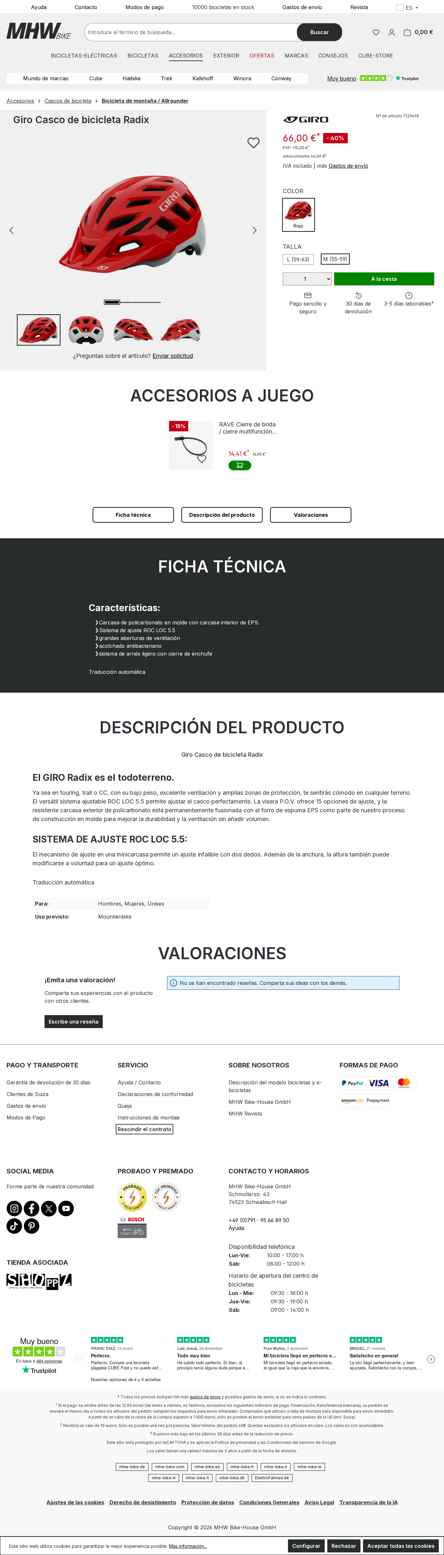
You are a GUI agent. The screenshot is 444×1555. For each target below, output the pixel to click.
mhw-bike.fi (197, 1477)
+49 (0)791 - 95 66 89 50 (259, 1220)
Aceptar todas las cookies (401, 1546)
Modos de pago (144, 7)
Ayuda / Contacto (139, 1082)
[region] (133, 248)
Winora (242, 78)
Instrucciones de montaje (149, 1117)
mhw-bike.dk (232, 1477)
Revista (359, 7)
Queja (125, 1106)
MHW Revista (245, 1113)
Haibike (132, 78)
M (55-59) (335, 259)
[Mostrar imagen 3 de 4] (140, 302)
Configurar (306, 1546)
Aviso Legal (319, 1502)
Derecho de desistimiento (143, 1502)
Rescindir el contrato (144, 1129)
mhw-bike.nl (164, 1477)
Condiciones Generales (269, 1502)
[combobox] (197, 32)
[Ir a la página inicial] (39, 31)
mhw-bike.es (207, 1466)
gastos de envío (205, 1396)
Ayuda (38, 7)
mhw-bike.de (132, 1466)
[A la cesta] (240, 465)
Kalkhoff (202, 78)
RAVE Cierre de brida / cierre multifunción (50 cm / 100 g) (247, 428)
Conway (281, 78)
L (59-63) (298, 259)
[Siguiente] (255, 229)
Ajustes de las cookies (75, 1502)
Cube (95, 78)
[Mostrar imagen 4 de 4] (154, 302)
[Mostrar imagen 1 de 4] (112, 302)
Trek (166, 78)
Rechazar (344, 1546)
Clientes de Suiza (27, 1094)
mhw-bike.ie (309, 1466)
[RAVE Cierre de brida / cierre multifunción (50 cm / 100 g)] (191, 445)
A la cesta (384, 279)
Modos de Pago (26, 1117)
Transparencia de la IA (368, 1502)
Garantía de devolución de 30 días (48, 1082)
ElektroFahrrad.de (272, 1477)
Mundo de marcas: (46, 78)
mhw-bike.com (169, 1466)
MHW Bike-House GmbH (260, 1102)
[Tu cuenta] (391, 32)
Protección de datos (207, 1502)
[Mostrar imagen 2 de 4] (126, 302)
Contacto (86, 7)
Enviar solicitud (172, 355)
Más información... (188, 1546)
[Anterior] (11, 229)
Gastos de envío (302, 7)
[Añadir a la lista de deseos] (253, 142)
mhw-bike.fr (242, 1466)
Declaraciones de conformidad (155, 1094)
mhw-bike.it (275, 1466)
